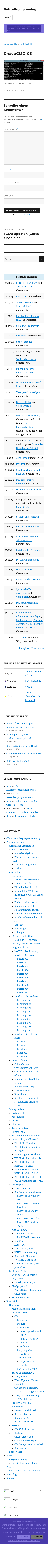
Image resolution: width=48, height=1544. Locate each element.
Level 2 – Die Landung (26, 996)
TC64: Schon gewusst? (26, 1387)
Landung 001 (24, 1000)
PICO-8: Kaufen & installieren (25, 1470)
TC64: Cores (20, 1376)
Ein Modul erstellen (24, 1233)
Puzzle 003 (22, 966)
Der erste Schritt (25, 569)
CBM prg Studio (20, 1286)
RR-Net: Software (23, 1421)
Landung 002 (24, 1004)
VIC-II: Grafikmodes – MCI (28, 1180)
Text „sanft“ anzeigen (28, 392)
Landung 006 (24, 1019)
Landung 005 (24, 1015)
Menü (8, 17)
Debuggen (29, 440)
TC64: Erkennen (25, 1399)
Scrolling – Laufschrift (26, 1098)
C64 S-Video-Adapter (25, 1440)
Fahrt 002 (22, 1045)
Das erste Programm (27, 602)
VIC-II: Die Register (24, 1143)
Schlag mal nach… (18, 1109)
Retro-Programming (20, 9)
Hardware (14, 1305)
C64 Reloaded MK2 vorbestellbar (23, 753)
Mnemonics (22, 296)
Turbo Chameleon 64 (23, 1372)
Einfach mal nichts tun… (29, 526)
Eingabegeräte (24, 1350)
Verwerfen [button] (37, 1537)
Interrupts (17, 1184)
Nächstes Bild (26, 44)
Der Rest (20, 464)
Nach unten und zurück (28, 489)
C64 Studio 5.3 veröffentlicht (21, 746)
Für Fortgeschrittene (23, 936)
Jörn (8, 786)
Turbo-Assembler (21, 1297)
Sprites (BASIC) (24, 589)
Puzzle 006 (23, 977)
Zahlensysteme (24, 620)
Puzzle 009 (23, 988)
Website (8, 196)
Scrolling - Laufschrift (28, 326)
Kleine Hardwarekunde (28, 579)
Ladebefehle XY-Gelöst (28, 550)
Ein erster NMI (22, 1188)
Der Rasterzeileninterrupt (28, 1192)
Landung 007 (24, 1022)
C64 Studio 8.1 (32, 681)
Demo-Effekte (23, 402)
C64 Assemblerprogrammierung (23, 838)
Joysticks (24, 1354)
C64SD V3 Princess (24, 1429)
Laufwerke (22, 1320)
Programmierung (25, 612)
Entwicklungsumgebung (25, 1463)
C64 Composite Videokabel (28, 1444)
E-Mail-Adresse (13, 183)
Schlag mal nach (24, 302)
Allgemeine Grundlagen (28, 616)
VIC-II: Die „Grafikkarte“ (25, 1139)
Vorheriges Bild (10, 44)
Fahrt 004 (22, 1052)
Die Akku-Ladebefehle (26, 887)
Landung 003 (24, 1007)
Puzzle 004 (23, 970)
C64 (16, 1316)
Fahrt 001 (22, 1041)
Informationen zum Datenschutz (24, 1540)
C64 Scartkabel (22, 1448)
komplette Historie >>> (31, 648)
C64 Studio (17, 1278)
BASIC (33, 627)
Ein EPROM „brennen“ (29, 1237)
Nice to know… (19, 1229)
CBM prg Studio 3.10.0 (17, 761)
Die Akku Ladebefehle (27, 559)
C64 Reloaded (24, 1357)
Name (7, 170)
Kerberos (24, 1346)
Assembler (21, 593)
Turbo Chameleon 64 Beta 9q (32, 696)
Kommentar (11, 129)
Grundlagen (22, 596)
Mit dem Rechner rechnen (28, 913)
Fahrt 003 (22, 1049)
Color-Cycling (23, 405)
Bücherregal (15, 1451)
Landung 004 (24, 1011)
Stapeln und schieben (27, 516)
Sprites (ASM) (19, 1132)
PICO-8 (10, 1466)
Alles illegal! (22, 458)
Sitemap (10, 1478)
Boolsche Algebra (23, 853)
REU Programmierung (26, 1252)
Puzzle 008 (23, 985)
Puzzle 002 (23, 962)
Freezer (24, 1342)
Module (21, 1323)
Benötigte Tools (17, 1271)
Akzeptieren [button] (23, 1537)
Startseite (21, 637)
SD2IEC (15, 1425)
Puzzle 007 (22, 981)
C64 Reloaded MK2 (27, 1369)
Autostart (19, 1244)
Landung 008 (24, 1026)
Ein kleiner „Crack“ (24, 1248)
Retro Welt (12, 1301)
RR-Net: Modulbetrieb (26, 1410)
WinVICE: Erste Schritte (24, 1275)
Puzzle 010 (22, 992)
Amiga (9, 1455)
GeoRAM (19, 1241)
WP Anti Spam (28, 215)
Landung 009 (24, 1030)
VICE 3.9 (29, 686)
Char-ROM (31, 282)
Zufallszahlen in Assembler (26, 1135)
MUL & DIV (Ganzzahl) (28, 415)
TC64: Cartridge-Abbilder (30, 1391)
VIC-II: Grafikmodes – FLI (28, 1177)
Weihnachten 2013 (26, 359)
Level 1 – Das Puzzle (25, 955)
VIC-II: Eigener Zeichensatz (29, 1154)
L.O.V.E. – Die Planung (26, 951)
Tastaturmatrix (24, 286)
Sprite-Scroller (24, 341)
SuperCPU (25, 1327)
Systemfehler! (23, 306)
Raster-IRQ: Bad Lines (29, 1218)
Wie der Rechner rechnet (27, 857)
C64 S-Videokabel (23, 1436)
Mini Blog (11, 1474)
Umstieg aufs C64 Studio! (27, 1282)
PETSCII (20, 282)
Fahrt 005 (22, 1056)
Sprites (18, 868)
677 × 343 (21, 90)
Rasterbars (21, 335)
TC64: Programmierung (27, 1395)
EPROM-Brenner (29, 1339)
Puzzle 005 (23, 973)
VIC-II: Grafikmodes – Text (29, 1158)
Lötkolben (17, 1433)
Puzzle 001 (22, 958)
